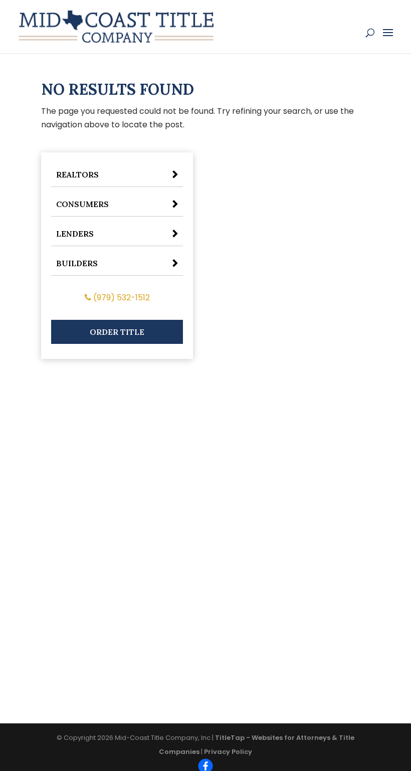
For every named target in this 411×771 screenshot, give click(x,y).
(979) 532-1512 (120, 297)
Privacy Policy (228, 751)
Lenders (75, 234)
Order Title (117, 332)
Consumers (82, 204)
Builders (77, 263)
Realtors (77, 174)
